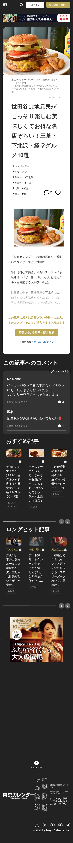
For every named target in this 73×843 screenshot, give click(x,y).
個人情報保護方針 (44, 786)
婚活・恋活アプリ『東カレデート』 (59, 792)
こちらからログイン (43, 341)
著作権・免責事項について (44, 796)
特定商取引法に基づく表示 (44, 807)
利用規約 (44, 779)
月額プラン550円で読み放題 (37, 332)
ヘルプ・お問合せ (37, 787)
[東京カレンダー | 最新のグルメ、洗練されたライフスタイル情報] (5, 4)
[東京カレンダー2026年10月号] (36, 639)
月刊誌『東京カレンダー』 (59, 786)
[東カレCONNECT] (36, 18)
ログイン (35, 5)
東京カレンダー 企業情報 (37, 806)
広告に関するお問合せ (37, 796)
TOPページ (37, 780)
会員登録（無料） (58, 4)
